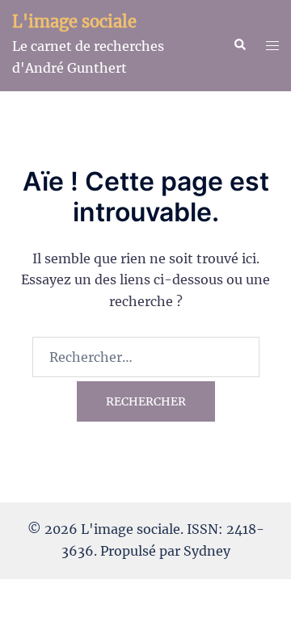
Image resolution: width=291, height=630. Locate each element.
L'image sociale (74, 21)
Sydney (206, 551)
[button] (239, 45)
